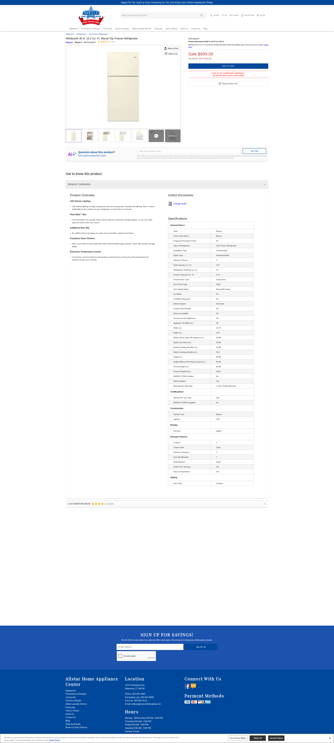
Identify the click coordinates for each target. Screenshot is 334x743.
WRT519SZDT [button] (90, 42)
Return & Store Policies (76, 727)
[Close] (330, 738)
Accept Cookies (276, 738)
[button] (211, 15)
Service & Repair (122, 29)
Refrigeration (81, 34)
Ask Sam (254, 151)
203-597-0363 (138, 694)
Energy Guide (180, 204)
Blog (205, 29)
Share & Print (173, 48)
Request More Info (230, 83)
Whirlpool (69, 42)
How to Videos (171, 29)
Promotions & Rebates (91, 29)
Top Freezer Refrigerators (98, 34)
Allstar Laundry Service (141, 29)
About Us (184, 29)
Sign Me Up (201, 647)
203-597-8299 (147, 697)
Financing (158, 29)
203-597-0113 (140, 700)
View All (173, 136)
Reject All (258, 738)
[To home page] (91, 15)
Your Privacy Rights (238, 738)
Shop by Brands (72, 724)
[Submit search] (201, 15)
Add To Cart (228, 66)
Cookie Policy (54, 740)
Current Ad (107, 29)
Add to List (173, 54)
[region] (167, 738)
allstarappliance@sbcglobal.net (146, 704)
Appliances (73, 29)
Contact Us (195, 29)
